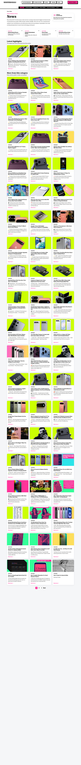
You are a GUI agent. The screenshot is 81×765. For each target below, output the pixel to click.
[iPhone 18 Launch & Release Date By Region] (40, 460)
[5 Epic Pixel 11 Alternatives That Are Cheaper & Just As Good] (17, 351)
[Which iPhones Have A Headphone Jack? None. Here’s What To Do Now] (40, 539)
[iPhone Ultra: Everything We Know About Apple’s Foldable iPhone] (63, 243)
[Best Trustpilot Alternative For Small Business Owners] (40, 566)
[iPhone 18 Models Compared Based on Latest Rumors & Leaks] (63, 379)
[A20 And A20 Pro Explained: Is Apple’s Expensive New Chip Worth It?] (17, 379)
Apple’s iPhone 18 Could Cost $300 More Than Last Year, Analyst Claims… (63, 93)
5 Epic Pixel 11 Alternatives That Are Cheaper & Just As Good (16, 361)
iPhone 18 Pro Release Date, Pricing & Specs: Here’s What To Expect (62, 61)
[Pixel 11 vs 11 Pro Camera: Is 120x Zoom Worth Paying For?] (63, 216)
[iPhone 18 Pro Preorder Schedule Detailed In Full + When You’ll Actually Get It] (40, 137)
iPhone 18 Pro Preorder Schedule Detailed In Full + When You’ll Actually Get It (40, 147)
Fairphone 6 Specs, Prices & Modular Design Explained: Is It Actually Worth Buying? (16, 308)
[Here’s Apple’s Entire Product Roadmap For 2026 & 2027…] (40, 164)
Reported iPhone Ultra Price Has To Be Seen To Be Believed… (17, 281)
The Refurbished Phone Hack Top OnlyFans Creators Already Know (38, 523)
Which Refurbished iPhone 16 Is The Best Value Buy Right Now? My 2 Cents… (63, 523)
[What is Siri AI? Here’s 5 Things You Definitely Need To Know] (63, 164)
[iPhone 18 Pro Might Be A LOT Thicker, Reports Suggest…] (17, 137)
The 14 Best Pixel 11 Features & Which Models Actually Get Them (39, 61)
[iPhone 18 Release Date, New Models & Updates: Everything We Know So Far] (17, 51)
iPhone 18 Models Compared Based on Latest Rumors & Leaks (62, 389)
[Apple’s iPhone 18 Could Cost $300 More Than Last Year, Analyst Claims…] (63, 83)
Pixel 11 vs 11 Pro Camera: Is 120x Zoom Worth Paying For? (63, 226)
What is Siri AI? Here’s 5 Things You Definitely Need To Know (62, 173)
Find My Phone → (72, 2)
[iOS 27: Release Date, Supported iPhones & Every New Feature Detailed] (17, 190)
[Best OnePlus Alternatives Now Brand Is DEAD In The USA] (63, 297)
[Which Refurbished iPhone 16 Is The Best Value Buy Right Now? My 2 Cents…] (63, 513)
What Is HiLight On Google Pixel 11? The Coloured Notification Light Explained (40, 417)
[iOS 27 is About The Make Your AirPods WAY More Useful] (63, 137)
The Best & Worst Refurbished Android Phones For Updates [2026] (17, 549)
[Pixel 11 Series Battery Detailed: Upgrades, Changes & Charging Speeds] (17, 243)
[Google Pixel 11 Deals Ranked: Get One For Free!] (17, 407)
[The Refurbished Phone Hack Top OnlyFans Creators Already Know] (40, 513)
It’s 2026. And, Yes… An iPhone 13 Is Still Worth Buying (63, 549)
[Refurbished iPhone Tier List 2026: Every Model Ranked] (63, 460)
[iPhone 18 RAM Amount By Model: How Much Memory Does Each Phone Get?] (17, 164)
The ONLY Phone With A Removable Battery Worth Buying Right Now (62, 281)
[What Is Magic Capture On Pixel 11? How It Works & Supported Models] (63, 190)
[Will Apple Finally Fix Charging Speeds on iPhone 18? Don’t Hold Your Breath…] (40, 433)
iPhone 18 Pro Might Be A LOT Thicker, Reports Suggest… (17, 147)
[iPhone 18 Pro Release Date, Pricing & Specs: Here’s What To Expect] (63, 51)
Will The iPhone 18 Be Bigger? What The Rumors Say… (17, 443)
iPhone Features (37, 2)
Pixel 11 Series (42, 7)
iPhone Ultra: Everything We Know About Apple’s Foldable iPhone (63, 253)
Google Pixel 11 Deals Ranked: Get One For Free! (17, 417)
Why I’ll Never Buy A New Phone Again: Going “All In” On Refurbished (62, 496)
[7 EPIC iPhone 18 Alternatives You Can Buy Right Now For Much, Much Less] (63, 351)
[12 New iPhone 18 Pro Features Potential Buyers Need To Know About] (17, 83)
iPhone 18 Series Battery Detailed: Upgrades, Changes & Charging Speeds (17, 470)
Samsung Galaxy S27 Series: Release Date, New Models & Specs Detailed (16, 335)
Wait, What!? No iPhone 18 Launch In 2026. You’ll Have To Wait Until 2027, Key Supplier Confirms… (40, 362)
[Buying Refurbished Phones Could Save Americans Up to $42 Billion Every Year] (17, 513)
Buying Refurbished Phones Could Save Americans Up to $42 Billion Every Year (17, 523)
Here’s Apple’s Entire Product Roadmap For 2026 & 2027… (40, 173)
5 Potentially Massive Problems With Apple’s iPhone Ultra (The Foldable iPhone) (39, 254)
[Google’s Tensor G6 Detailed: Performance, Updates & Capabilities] (40, 216)
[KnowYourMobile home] (9, 2)
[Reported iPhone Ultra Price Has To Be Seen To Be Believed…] (17, 271)
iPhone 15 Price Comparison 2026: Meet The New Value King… (17, 496)
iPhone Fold (35, 7)
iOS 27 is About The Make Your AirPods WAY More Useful (63, 147)
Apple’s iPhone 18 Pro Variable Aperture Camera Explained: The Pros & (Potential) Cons (40, 390)
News (59, 2)
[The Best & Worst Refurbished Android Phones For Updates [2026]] (17, 539)
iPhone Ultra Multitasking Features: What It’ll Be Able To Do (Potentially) (17, 119)
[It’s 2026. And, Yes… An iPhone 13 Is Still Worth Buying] (63, 539)
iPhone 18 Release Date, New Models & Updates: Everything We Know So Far (17, 61)
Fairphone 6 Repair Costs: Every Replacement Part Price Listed (38, 281)
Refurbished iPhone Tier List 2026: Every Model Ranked (63, 470)
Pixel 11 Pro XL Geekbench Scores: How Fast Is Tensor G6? (40, 119)
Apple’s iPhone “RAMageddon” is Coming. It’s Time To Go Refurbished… (39, 496)
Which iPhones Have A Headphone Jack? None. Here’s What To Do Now (40, 549)
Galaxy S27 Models (51, 7)
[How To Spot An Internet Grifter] (63, 566)
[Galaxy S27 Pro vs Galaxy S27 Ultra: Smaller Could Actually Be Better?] (63, 325)
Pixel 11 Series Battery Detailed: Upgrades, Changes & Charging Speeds (17, 253)
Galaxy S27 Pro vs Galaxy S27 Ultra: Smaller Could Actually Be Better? (62, 335)
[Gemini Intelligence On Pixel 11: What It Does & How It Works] (17, 216)
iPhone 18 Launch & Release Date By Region (39, 470)
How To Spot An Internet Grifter (61, 575)
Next (44, 588)
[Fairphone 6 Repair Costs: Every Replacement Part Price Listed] (40, 271)
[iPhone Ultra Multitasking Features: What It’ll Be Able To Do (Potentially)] (17, 109)
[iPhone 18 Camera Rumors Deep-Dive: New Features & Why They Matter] (63, 433)
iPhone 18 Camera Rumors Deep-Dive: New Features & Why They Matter (62, 443)
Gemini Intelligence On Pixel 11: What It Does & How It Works (17, 226)
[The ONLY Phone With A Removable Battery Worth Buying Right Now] (63, 271)
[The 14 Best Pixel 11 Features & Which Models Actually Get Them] (40, 51)
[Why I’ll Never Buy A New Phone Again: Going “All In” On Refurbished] (63, 486)
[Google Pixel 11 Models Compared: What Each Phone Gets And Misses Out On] (63, 407)
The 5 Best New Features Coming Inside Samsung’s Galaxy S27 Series (40, 335)
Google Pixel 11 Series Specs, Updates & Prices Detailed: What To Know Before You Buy (40, 308)
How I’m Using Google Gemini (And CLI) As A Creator (17, 576)
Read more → (10, 68)
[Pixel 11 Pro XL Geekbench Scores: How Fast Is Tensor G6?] (40, 109)
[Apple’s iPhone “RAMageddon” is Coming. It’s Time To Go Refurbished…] (40, 486)
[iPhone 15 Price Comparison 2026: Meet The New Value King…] (17, 486)
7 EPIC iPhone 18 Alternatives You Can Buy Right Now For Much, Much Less (62, 361)
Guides (46, 2)
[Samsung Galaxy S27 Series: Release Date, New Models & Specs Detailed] (17, 325)
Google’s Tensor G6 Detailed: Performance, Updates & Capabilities (39, 226)
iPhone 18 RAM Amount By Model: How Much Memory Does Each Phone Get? (17, 173)
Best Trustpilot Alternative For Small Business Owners (39, 576)
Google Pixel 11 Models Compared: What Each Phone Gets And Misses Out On (63, 417)
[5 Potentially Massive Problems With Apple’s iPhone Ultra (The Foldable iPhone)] (40, 243)
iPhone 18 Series (29, 7)
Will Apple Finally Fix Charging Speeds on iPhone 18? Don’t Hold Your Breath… (40, 443)
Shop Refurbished (27, 2)
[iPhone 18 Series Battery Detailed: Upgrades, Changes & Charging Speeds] (17, 460)
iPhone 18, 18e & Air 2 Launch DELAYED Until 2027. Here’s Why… (40, 200)
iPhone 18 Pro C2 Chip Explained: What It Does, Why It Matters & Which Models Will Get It (63, 120)
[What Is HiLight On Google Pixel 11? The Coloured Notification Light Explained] (40, 407)
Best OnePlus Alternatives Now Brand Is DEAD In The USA (63, 307)
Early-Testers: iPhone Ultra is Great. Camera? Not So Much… (39, 93)
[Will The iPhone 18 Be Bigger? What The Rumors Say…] (17, 433)
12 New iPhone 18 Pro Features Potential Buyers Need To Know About (17, 93)
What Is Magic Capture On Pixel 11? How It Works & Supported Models (63, 200)
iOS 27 (57, 7)
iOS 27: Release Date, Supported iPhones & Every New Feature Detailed (17, 200)
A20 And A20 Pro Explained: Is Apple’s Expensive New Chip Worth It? (17, 389)
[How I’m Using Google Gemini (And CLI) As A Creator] (17, 566)
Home (8, 11)
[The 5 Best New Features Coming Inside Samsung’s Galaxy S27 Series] (40, 325)
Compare (53, 2)
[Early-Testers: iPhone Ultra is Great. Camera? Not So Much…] (40, 83)
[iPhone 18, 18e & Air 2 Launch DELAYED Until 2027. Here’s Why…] (40, 190)
